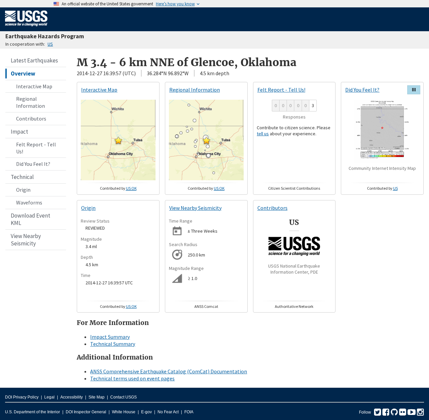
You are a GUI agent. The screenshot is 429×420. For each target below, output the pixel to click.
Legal (49, 397)
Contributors (31, 118)
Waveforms (29, 202)
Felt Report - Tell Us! (36, 148)
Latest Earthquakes (34, 60)
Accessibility (71, 397)
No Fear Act (168, 412)
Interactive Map (34, 86)
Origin (23, 189)
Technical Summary (112, 343)
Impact (19, 131)
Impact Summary (110, 336)
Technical (22, 177)
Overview (23, 73)
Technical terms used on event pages (132, 378)
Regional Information (30, 102)
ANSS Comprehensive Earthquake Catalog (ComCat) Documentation (168, 371)
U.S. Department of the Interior (32, 412)
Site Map (96, 397)
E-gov (146, 412)
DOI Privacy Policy (22, 397)
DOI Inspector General (86, 412)
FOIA (188, 412)
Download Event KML (30, 219)
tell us (263, 134)
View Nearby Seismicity (26, 239)
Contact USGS (123, 397)
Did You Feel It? (33, 163)
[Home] (26, 27)
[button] (118, 140)
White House (123, 412)
